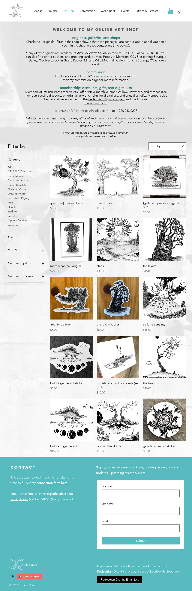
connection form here (52, 483)
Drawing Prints (16, 193)
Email (105, 521)
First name (108, 486)
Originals (13, 224)
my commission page (84, 80)
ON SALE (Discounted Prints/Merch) (21, 174)
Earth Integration (18, 180)
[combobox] (167, 146)
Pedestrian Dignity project (106, 99)
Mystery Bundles (17, 220)
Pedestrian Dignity (18, 198)
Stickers (12, 211)
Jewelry (12, 215)
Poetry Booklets (17, 184)
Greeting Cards (17, 189)
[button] (52, 11)
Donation (13, 207)
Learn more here (95, 103)
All (9, 167)
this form (105, 126)
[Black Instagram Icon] (179, 11)
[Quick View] (71, 176)
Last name (108, 503)
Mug (10, 202)
